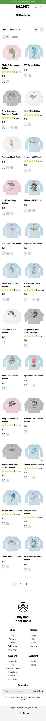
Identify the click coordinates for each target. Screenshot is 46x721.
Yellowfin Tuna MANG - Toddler (33, 558)
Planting (33, 635)
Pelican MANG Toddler (33, 201)
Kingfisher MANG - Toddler (10, 420)
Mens (12, 635)
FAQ (12, 665)
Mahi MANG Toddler (32, 111)
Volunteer (33, 646)
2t (7, 37)
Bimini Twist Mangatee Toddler (11, 66)
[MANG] (23, 6)
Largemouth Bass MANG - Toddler (31, 331)
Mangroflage (12, 650)
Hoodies (12, 643)
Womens (12, 639)
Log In (33, 661)
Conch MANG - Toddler (11, 557)
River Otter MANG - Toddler (10, 377)
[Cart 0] (41, 7)
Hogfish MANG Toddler (33, 244)
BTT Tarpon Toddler (32, 65)
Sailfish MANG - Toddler (12, 511)
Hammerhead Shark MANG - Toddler (10, 466)
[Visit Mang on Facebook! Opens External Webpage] (20, 713)
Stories (33, 643)
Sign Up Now (38, 691)
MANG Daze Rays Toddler (9, 202)
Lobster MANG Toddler (33, 157)
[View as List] (36, 29)
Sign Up (33, 665)
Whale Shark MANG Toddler (10, 285)
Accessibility (12, 676)
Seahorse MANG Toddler (12, 157)
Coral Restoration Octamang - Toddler (10, 112)
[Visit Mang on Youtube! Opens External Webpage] (28, 713)
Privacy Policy (12, 672)
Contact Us (12, 661)
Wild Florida (12, 646)
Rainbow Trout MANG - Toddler (33, 420)
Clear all (15, 37)
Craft (33, 639)
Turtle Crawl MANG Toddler (32, 285)
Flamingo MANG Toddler (11, 244)
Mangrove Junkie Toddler (9, 331)
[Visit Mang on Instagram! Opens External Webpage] (24, 713)
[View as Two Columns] (42, 29)
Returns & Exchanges (12, 668)
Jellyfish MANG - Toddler (31, 512)
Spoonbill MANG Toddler (34, 376)
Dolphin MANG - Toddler (34, 465)
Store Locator (12, 679)
